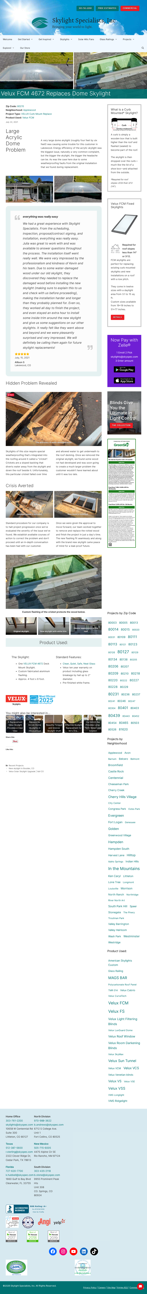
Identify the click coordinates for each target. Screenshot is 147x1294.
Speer (133, 906)
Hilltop (131, 855)
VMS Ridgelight (117, 1100)
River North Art (116, 900)
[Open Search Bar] (143, 48)
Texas (9, 1143)
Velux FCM (28, 117)
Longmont (128, 882)
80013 (134, 622)
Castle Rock (116, 771)
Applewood (29, 110)
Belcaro (123, 758)
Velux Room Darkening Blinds (124, 1045)
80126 (111, 652)
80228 (113, 687)
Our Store (25, 48)
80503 (135, 722)
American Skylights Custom (120, 963)
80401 (123, 708)
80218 (135, 673)
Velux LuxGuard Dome (120, 1030)
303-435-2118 (42, 1171)
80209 (113, 673)
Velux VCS (131, 1068)
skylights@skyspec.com (19, 1124)
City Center (114, 803)
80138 (123, 659)
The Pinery (129, 912)
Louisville (113, 888)
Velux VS (114, 1081)
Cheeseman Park (118, 784)
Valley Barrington (118, 923)
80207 (125, 666)
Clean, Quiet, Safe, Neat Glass (79, 663)
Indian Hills (132, 861)
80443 (126, 716)
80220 (113, 680)
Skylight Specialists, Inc (83, 20)
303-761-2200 (85, 8)
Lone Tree (114, 882)
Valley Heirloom (117, 930)
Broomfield (115, 765)
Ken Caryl (114, 876)
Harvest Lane (116, 855)
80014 (113, 629)
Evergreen (116, 815)
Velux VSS (116, 1088)
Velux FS (116, 1011)
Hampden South (118, 848)
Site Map (111, 1287)
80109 (121, 637)
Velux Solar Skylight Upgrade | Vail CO (26, 771)
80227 (134, 680)
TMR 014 (113, 990)
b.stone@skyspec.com (47, 1175)
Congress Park (117, 808)
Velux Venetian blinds (120, 1074)
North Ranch (116, 894)
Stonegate (114, 912)
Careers (102, 1287)
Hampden (115, 842)
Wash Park (114, 936)
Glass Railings (107, 39)
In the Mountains (124, 868)
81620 (123, 729)
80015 (125, 629)
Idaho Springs (115, 861)
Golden (113, 829)
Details (117, 317)
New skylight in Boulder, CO (21, 768)
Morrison (126, 888)
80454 (112, 722)
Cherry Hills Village (122, 797)
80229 (124, 686)
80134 (112, 659)
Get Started (24, 39)
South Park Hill (117, 906)
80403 (134, 708)
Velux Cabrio (127, 990)
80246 (121, 701)
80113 (112, 644)
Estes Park (134, 808)
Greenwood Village (119, 835)
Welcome (7, 39)
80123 (132, 644)
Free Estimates (107, 8)
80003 (112, 622)
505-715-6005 (42, 1147)
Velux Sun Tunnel (122, 1061)
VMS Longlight (116, 1094)
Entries (122, 1287)
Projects (127, 39)
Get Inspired (45, 39)
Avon (127, 752)
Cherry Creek (116, 790)
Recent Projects (16, 765)
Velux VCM (114, 1068)
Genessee (130, 822)
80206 (113, 666)
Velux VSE (129, 1081)
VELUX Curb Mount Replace (36, 113)
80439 (114, 715)
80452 (135, 716)
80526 (112, 729)
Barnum (112, 758)
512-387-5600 (14, 1147)
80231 (113, 694)
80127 (123, 651)
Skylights (64, 39)
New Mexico (41, 1143)
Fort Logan (115, 822)
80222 (123, 680)
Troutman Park (116, 918)
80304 (111, 708)
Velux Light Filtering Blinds (122, 1021)
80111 (132, 637)
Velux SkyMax (115, 1054)
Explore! (7, 48)
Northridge (132, 894)
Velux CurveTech (117, 995)
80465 (123, 723)
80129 (134, 652)
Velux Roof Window (121, 1036)
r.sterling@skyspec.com (19, 1151)
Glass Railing (115, 970)
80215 (20, 106)
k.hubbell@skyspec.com (20, 1175)
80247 (131, 701)
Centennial (115, 778)
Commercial (130, 8)
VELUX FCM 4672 (33, 663)
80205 (133, 659)
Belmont (134, 758)
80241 (111, 701)
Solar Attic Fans (86, 39)
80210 (125, 673)
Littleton (128, 876)
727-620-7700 (14, 1171)
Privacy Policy (89, 1287)
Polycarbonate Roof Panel (122, 984)
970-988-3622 (42, 1120)
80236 (125, 694)
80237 (136, 694)
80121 (123, 644)
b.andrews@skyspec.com (49, 1124)
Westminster (131, 936)
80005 (123, 622)
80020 (135, 629)
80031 (111, 637)
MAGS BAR (117, 977)
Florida (10, 1167)
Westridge (114, 942)
